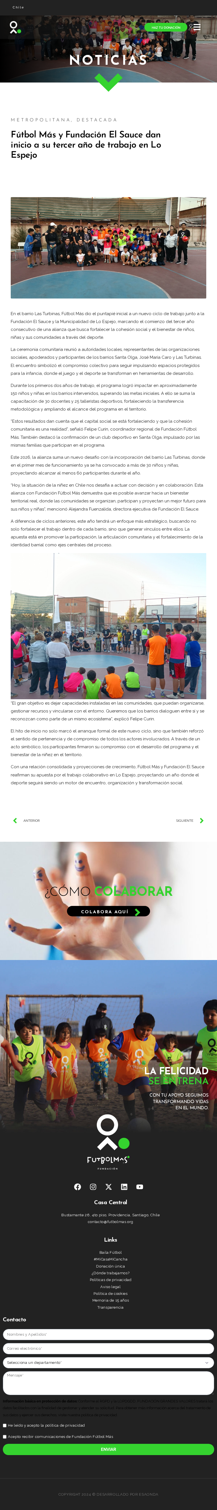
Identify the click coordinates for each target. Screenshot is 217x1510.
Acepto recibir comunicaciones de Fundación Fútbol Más (60, 1437)
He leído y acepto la (46, 1425)
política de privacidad (65, 1425)
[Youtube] (140, 1187)
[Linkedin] (124, 1187)
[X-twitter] (108, 1187)
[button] (197, 27)
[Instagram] (93, 1187)
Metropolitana (41, 120)
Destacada (97, 120)
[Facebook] (77, 1187)
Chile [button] (19, 7)
